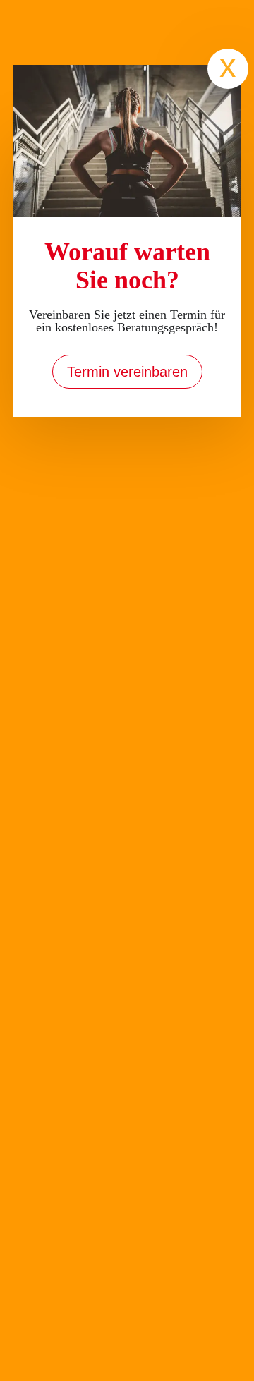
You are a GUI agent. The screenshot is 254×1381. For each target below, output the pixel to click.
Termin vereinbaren (127, 371)
